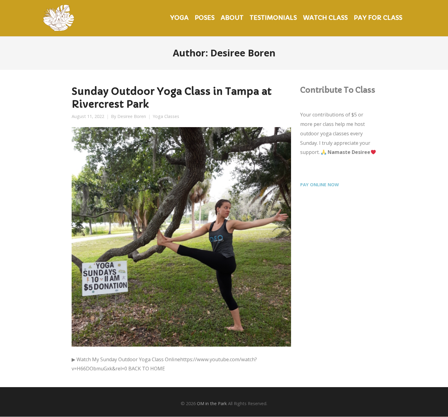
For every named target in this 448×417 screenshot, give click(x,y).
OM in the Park (212, 403)
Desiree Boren (131, 116)
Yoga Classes (166, 116)
